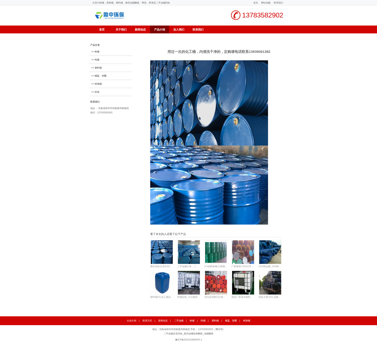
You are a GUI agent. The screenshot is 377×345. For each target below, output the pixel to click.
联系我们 (278, 2)
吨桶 (203, 320)
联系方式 (147, 320)
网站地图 (266, 2)
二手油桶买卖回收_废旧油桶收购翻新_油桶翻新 (188, 333)
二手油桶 (178, 320)
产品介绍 (159, 29)
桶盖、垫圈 (231, 320)
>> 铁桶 (95, 51)
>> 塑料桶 (96, 67)
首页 (255, 2)
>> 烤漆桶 (96, 84)
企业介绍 (131, 320)
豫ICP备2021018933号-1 (188, 339)
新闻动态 (140, 29)
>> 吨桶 (95, 59)
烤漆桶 (246, 320)
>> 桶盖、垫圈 (98, 75)
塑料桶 (215, 320)
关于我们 (121, 29)
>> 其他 (95, 92)
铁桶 (192, 320)
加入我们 (178, 29)
